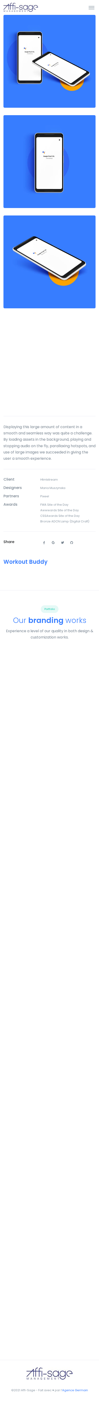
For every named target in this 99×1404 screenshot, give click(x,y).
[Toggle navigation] (91, 7)
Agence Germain (75, 1390)
